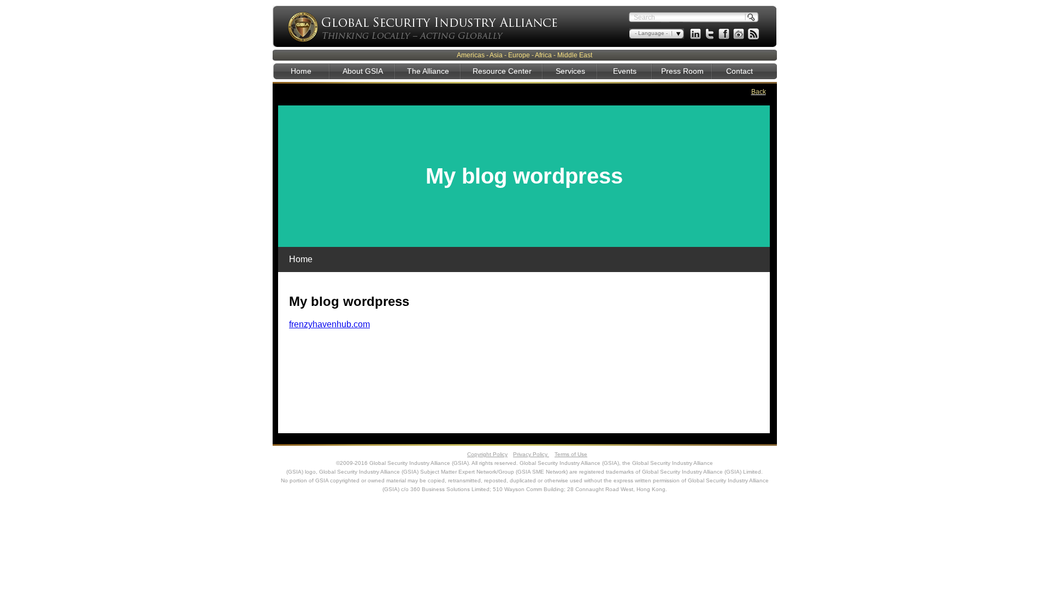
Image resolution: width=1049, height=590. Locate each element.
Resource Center (502, 71)
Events (625, 71)
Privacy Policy (531, 454)
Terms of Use (571, 454)
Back (758, 92)
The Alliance (428, 71)
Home (301, 71)
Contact (739, 71)
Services (570, 71)
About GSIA (363, 71)
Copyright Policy (487, 454)
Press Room (682, 71)
